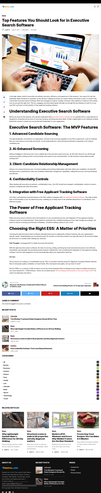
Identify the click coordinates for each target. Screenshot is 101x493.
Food (51, 377)
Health (51, 380)
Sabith (7, 30)
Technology (50, 395)
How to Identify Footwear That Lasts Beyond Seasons (31, 348)
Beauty (50, 365)
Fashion (50, 371)
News (51, 389)
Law (50, 383)
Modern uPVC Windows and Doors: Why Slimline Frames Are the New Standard (62, 437)
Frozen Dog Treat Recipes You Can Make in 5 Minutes (88, 436)
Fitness (50, 374)
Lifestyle (50, 386)
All (50, 362)
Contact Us (75, 467)
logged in (14, 304)
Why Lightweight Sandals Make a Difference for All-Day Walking (35, 329)
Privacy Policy (76, 473)
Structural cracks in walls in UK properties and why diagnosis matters (37, 339)
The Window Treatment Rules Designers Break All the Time (33, 319)
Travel (50, 398)
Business (51, 368)
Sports (50, 392)
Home (73, 470)
